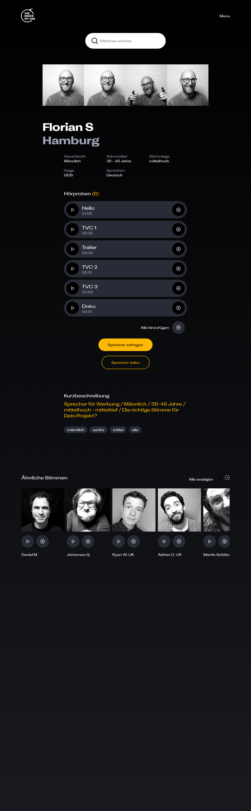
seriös (98, 430)
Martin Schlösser (219, 554)
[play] (72, 209)
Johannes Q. (78, 554)
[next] (227, 477)
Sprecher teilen (125, 362)
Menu (224, 16)
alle (135, 430)
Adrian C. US (170, 554)
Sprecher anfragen (125, 345)
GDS (68, 175)
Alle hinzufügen (155, 327)
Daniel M (29, 554)
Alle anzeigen (201, 479)
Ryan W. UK (123, 554)
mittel (118, 430)
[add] (178, 209)
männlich (75, 430)
